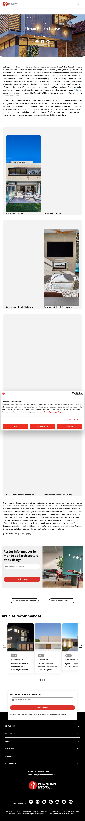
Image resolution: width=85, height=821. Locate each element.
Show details (74, 420)
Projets (19, 18)
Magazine (12, 18)
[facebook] (42, 41)
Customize (41, 426)
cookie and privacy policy (51, 412)
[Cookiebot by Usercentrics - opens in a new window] (73, 393)
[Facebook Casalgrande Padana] (31, 802)
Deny (15, 426)
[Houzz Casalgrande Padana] (64, 802)
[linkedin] (48, 41)
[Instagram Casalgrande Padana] (37, 802)
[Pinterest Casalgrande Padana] (51, 802)
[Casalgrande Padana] (11, 4)
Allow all (69, 426)
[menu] (82, 4)
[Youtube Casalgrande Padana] (44, 802)
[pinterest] (37, 41)
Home (5, 18)
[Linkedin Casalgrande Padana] (57, 802)
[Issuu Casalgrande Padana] (70, 802)
